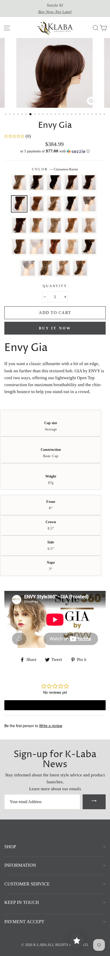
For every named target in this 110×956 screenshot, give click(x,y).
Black (54, 182)
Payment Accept (24, 921)
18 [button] (76, 114)
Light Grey (36, 247)
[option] (55, 8)
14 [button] (60, 114)
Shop (10, 846)
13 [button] (55, 114)
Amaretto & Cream (36, 182)
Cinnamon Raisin (19, 204)
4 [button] (18, 114)
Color (55, 169)
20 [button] (84, 114)
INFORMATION (20, 865)
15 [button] (64, 114)
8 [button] (35, 114)
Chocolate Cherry (88, 182)
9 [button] (39, 114)
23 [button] (96, 114)
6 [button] (26, 114)
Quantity (55, 286)
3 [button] (14, 114)
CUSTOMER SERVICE (27, 883)
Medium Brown (88, 247)
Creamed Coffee (36, 204)
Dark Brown (71, 204)
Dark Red (19, 225)
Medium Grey (28, 268)
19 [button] (80, 114)
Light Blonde (88, 225)
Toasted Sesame (80, 268)
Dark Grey (88, 204)
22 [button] (92, 114)
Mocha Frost (45, 268)
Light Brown (19, 247)
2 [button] (10, 114)
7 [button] (30, 114)
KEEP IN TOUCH (21, 902)
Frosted (36, 225)
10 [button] (43, 114)
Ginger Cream (54, 225)
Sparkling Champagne (62, 268)
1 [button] (6, 114)
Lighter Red (54, 247)
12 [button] (51, 114)
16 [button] (68, 114)
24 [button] (101, 114)
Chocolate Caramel (71, 182)
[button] (55, 151)
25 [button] (105, 114)
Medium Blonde (71, 247)
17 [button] (72, 114)
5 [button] (22, 114)
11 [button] (47, 114)
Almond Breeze (19, 182)
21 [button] (88, 114)
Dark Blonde (54, 204)
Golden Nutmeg (71, 225)
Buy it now (55, 328)
